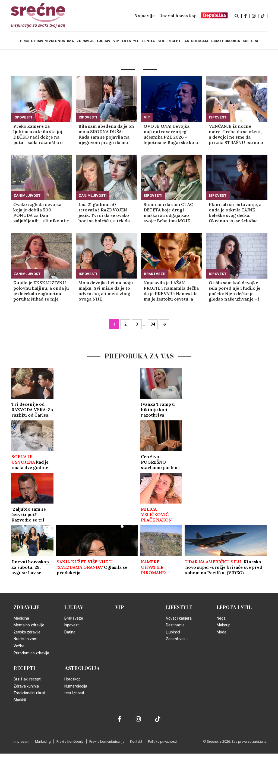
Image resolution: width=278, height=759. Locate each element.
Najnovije (144, 16)
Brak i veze (154, 273)
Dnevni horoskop (178, 16)
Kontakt (136, 741)
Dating (69, 632)
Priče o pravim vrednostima (47, 41)
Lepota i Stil (234, 607)
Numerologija (75, 686)
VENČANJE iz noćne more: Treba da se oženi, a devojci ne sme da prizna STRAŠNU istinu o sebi (236, 134)
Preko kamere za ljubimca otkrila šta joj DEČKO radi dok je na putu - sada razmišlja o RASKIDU (38, 134)
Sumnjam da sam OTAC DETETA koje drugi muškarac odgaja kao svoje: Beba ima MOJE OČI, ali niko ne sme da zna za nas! (168, 212)
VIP (147, 117)
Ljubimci (173, 632)
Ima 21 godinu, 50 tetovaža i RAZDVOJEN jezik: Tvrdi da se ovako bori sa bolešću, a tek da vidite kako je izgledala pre (104, 212)
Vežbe (19, 646)
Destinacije (175, 625)
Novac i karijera (179, 618)
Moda (221, 632)
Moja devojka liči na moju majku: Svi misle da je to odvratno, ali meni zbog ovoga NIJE (105, 291)
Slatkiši (20, 700)
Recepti (24, 668)
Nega (221, 618)
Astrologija (82, 668)
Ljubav (74, 607)
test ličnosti (74, 693)
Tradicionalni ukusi (29, 693)
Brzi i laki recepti (27, 679)
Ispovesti (23, 117)
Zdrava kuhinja (26, 686)
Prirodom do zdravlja (31, 653)
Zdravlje (26, 607)
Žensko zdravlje (27, 632)
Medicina (21, 618)
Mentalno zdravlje (29, 625)
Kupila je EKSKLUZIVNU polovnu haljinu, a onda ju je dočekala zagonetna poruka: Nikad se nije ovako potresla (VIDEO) (41, 291)
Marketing (43, 741)
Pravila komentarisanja (106, 741)
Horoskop (72, 679)
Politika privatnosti (162, 741)
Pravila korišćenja (70, 741)
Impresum (21, 741)
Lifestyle (179, 607)
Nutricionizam (25, 639)
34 (153, 324)
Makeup (223, 625)
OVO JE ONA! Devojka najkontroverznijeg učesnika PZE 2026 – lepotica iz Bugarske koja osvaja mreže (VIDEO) (171, 134)
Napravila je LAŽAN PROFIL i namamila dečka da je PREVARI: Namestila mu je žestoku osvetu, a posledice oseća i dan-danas (171, 291)
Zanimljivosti (28, 195)
